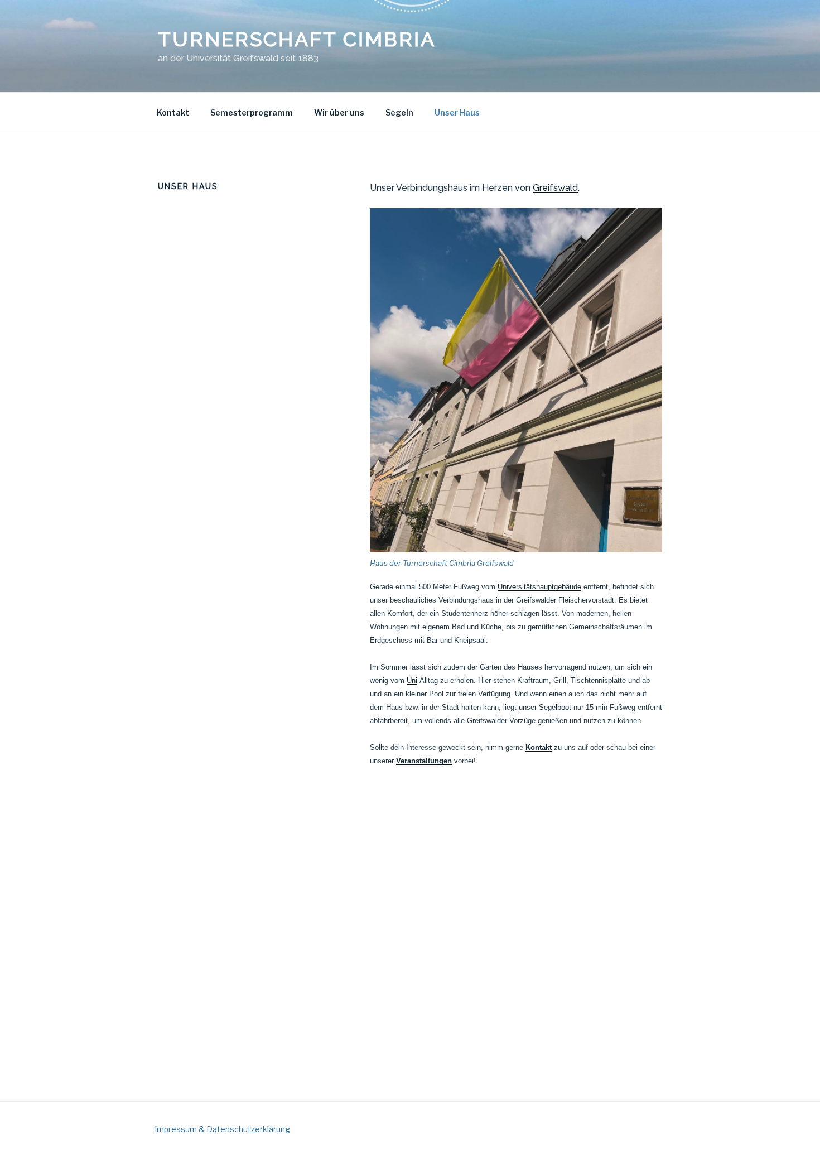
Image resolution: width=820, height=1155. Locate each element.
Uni (412, 680)
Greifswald (555, 187)
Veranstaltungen (424, 761)
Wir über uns (339, 112)
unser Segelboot (545, 707)
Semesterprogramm (251, 112)
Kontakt (173, 112)
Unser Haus (457, 112)
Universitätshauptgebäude (539, 587)
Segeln (399, 112)
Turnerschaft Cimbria (297, 39)
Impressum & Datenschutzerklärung (222, 1129)
